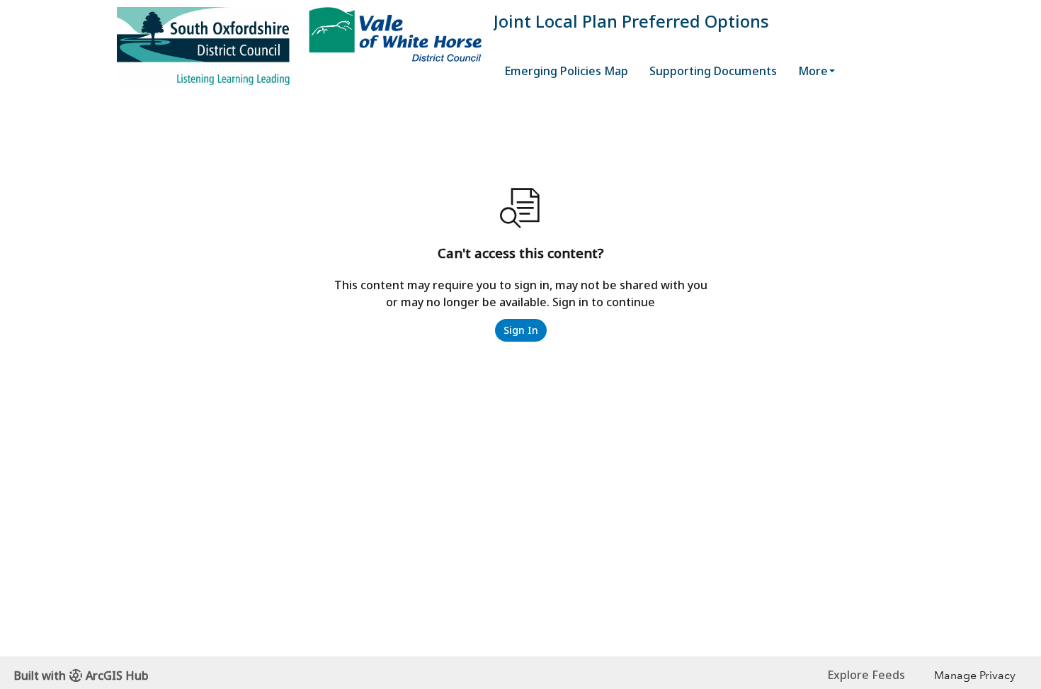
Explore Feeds (866, 675)
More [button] (813, 71)
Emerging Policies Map (566, 71)
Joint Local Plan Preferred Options (631, 21)
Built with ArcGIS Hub (81, 675)
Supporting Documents (713, 71)
